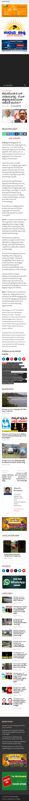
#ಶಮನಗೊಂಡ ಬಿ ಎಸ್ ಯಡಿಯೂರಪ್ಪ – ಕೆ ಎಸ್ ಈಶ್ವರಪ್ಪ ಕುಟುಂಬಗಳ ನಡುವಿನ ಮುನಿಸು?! (12, 381)
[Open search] (25, 85)
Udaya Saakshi (14, 796)
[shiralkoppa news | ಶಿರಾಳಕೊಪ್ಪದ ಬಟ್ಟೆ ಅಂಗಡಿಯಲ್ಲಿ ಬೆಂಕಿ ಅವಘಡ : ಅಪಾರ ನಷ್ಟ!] (7, 619)
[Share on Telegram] (12, 134)
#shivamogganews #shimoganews (11, 367)
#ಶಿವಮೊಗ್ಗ (4, 383)
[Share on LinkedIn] (21, 134)
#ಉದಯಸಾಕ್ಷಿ (14, 379)
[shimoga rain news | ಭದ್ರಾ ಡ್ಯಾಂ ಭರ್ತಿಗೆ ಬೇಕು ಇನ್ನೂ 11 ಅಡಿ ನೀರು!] (14, 400)
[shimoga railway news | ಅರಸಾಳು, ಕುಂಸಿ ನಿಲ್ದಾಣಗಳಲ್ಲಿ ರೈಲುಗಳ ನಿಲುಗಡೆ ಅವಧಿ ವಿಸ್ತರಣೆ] (7, 641)
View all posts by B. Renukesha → (19, 509)
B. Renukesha (16, 106)
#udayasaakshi (6, 371)
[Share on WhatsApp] (4, 134)
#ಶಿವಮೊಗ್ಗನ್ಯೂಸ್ (10, 383)
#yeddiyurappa (6, 379)
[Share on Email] (25, 134)
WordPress (11, 799)
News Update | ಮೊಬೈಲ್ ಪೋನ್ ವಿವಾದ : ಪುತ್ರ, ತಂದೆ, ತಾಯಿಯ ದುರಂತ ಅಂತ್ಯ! (20, 665)
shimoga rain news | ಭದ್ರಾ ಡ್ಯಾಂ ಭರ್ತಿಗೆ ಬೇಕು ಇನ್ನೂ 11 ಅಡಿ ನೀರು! (19, 598)
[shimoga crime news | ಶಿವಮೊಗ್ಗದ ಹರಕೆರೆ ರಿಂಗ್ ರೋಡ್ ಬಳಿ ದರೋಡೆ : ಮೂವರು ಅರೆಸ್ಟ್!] (14, 451)
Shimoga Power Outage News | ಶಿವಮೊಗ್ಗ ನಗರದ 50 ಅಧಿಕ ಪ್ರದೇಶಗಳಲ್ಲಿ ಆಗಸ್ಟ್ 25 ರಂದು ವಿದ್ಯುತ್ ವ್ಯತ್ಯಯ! (14, 435)
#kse (11, 363)
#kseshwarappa (18, 363)
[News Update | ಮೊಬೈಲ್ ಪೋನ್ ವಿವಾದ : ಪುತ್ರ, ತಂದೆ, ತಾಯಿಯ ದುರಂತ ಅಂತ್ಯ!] (7, 664)
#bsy (8, 363)
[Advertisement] (14, 68)
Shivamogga (5, 90)
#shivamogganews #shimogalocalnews (13, 366)
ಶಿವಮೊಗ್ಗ (10, 90)
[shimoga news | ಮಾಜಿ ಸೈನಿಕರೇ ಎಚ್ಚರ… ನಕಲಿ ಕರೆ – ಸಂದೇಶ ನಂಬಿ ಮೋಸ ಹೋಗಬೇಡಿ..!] (7, 688)
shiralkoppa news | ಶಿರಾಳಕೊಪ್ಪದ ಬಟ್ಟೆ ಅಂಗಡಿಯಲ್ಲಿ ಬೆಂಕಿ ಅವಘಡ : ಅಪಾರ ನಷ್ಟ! (20, 621)
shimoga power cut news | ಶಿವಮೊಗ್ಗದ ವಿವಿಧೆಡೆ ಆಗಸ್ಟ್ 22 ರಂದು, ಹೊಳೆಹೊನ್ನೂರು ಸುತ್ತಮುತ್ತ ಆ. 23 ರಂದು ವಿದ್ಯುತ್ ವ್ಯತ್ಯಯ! (20, 677)
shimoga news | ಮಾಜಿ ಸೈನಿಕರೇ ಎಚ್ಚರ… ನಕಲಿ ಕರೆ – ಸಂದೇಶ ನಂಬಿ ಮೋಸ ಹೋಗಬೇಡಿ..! (20, 690)
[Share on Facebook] (8, 134)
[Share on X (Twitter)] (17, 134)
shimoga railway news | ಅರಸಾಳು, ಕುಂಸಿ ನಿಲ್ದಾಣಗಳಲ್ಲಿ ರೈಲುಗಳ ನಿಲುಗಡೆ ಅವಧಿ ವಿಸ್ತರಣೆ (19, 644)
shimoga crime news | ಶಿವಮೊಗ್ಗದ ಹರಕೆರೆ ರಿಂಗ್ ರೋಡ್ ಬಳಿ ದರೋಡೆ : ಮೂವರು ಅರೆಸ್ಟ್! (13, 461)
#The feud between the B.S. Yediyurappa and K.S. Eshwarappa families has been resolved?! (14, 369)
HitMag (18, 799)
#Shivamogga (15, 364)
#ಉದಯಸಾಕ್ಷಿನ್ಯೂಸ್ (21, 379)
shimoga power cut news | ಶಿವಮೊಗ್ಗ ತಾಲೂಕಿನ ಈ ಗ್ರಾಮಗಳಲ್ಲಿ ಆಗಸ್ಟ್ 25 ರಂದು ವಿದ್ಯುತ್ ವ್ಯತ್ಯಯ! (20, 655)
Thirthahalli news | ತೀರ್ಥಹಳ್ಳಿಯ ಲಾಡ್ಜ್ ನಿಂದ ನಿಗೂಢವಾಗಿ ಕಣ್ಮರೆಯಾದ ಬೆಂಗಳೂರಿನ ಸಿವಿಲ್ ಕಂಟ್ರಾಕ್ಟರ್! (19, 702)
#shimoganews (6, 364)
